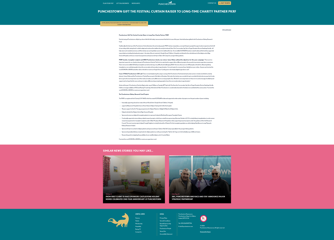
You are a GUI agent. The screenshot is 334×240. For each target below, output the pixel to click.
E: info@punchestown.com (185, 226)
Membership (138, 223)
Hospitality (138, 226)
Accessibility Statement (166, 234)
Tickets (137, 221)
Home (103, 22)
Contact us (212, 3)
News (107, 22)
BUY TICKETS (225, 3)
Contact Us (138, 232)
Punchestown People (165, 228)
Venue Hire (163, 231)
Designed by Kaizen (205, 232)
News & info (136, 3)
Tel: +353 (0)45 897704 (185, 223)
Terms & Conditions (165, 221)
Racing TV (138, 229)
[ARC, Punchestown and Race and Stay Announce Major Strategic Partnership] (200, 179)
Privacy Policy (163, 218)
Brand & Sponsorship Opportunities (165, 225)
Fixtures (137, 218)
